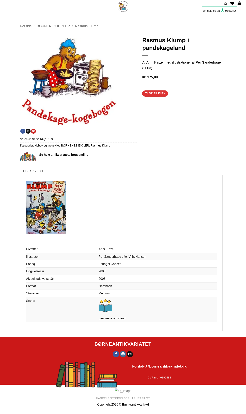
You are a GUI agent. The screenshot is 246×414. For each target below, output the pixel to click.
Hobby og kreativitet (47, 145)
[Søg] (225, 4)
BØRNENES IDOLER (53, 26)
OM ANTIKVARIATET (133, 18)
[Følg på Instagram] (123, 354)
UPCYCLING (110, 18)
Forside (26, 26)
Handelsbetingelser (113, 398)
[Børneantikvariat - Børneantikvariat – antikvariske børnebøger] (123, 6)
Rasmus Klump (86, 26)
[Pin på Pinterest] (33, 131)
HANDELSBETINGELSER (181, 18)
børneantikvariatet (123, 344)
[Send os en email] (130, 354)
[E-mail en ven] (28, 131)
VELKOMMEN (57, 18)
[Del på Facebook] (22, 131)
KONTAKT (157, 18)
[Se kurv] (239, 3)
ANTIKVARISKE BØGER (83, 18)
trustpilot (141, 398)
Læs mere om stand (112, 318)
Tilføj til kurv (155, 93)
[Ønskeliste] (232, 3)
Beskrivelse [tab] (33, 171)
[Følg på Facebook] (116, 354)
